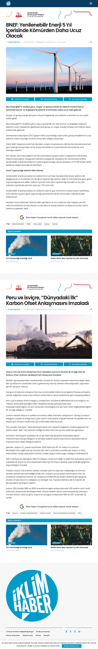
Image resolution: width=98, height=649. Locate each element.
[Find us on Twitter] (70, 631)
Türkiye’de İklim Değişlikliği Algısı (19, 631)
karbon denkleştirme (28, 513)
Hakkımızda (28, 635)
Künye (38, 635)
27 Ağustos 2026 (13, 261)
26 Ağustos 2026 (58, 261)
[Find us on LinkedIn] (79, 631)
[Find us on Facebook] (66, 631)
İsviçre (15, 513)
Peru (80, 513)
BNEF (29, 224)
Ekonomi (40, 42)
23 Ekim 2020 (29, 42)
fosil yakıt (37, 224)
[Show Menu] (91, 3)
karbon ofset (45, 513)
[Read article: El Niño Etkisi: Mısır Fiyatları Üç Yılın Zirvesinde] (71, 246)
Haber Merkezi (14, 42)
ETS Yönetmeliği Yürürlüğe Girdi (19, 258)
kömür (54, 224)
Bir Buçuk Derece (43, 631)
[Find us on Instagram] (75, 631)
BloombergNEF (18, 224)
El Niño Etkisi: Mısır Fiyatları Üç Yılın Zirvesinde (69, 258)
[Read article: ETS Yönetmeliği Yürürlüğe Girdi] (26, 246)
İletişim (47, 635)
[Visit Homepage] (8, 3)
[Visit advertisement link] (49, 16)
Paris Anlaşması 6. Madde (64, 513)
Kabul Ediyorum (71, 646)
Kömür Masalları (13, 635)
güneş (46, 224)
